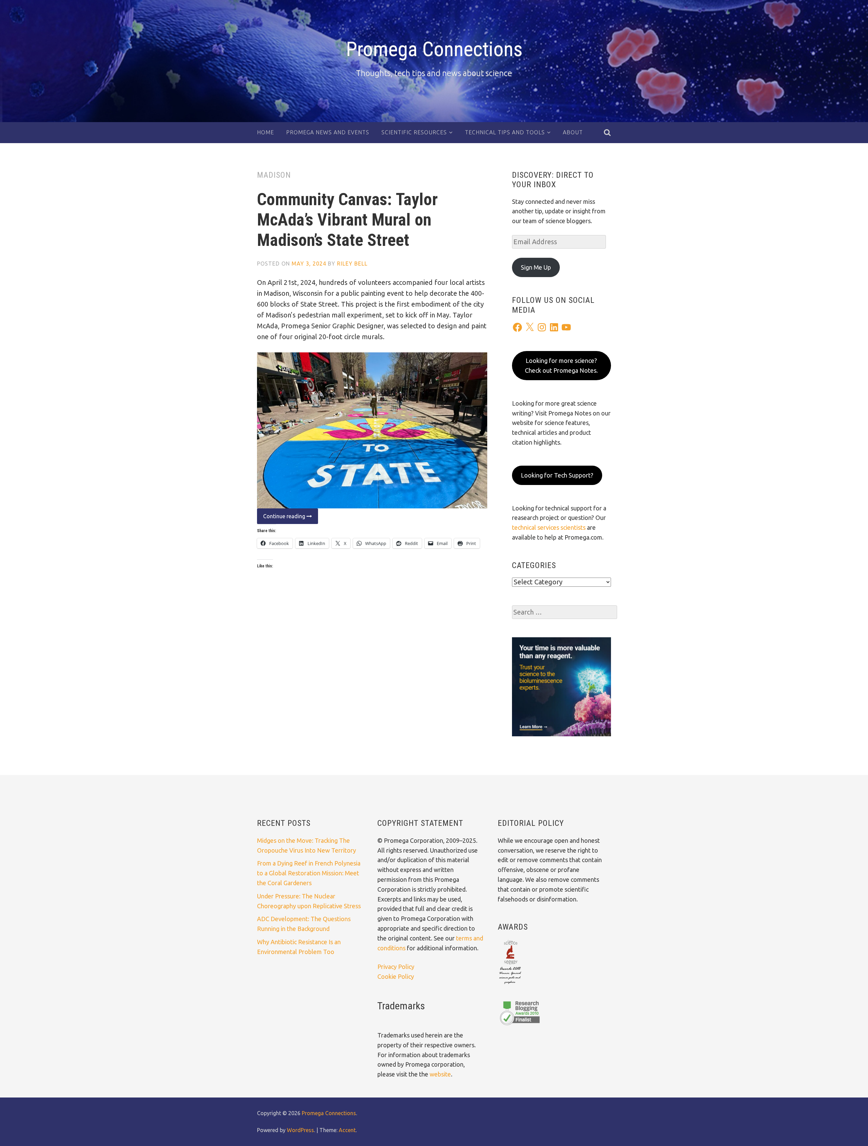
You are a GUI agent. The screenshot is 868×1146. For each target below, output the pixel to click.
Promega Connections (434, 49)
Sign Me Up (536, 267)
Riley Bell (352, 263)
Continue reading (282, 518)
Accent (347, 1130)
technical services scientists (549, 527)
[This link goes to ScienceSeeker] (510, 984)
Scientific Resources (414, 132)
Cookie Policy (395, 976)
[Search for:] (564, 612)
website (440, 1074)
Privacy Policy (395, 966)
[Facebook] (517, 327)
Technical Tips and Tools (505, 132)
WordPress (300, 1130)
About (573, 132)
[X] (529, 327)
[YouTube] (566, 327)
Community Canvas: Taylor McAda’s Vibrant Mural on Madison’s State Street (347, 220)
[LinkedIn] (554, 327)
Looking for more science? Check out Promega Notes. (561, 365)
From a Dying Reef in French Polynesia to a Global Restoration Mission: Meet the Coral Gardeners (308, 873)
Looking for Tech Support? (557, 475)
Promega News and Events (327, 132)
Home (265, 132)
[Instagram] (541, 327)
